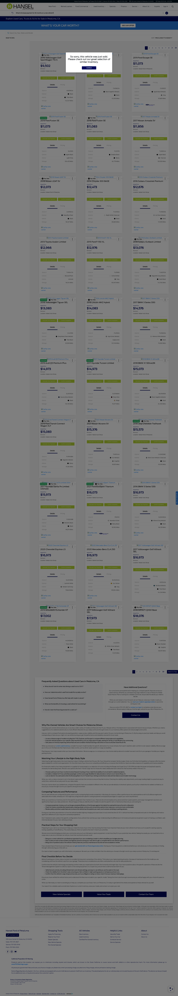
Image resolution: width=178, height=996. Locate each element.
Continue (89, 68)
